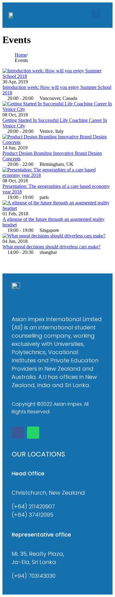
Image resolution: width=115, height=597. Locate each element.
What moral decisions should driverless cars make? (51, 246)
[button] (96, 14)
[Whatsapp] (33, 433)
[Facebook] (18, 433)
